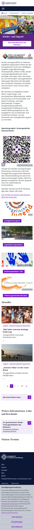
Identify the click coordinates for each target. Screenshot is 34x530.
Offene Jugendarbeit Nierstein (15, 296)
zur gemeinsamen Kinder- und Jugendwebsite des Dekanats (13, 424)
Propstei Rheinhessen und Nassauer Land (16, 479)
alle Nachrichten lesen (12, 397)
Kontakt (4, 470)
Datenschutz (15, 483)
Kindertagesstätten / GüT (13, 271)
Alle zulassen (17, 517)
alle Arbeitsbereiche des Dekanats (17, 44)
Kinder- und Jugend (27, 13)
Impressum (4, 483)
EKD (2, 473)
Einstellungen (17, 522)
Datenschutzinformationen (9, 513)
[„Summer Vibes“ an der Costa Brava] (17, 378)
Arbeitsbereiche (14, 13)
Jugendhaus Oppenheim (13, 245)
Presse (3, 467)
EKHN (3, 476)
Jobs (2, 464)
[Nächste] (26, 386)
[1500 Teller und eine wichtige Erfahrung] (17, 340)
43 (22, 386)
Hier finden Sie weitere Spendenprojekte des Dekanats (16, 196)
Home (5, 13)
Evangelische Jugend (12, 221)
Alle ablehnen (17, 527)
